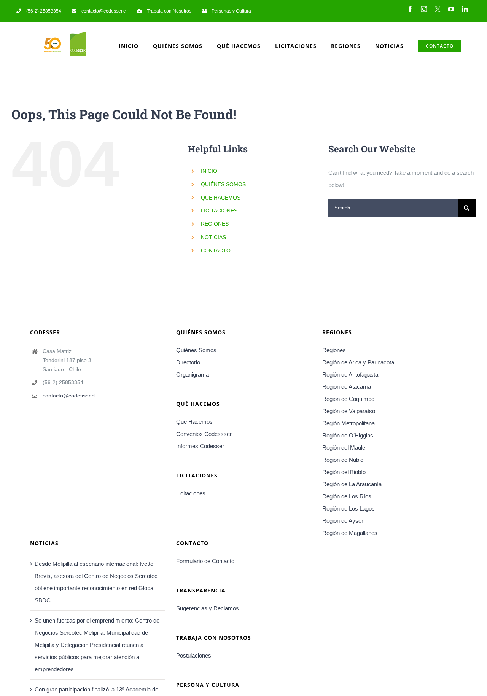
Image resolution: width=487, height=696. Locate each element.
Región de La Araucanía (352, 484)
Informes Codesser (200, 446)
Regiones (334, 350)
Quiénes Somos (196, 350)
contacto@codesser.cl (69, 396)
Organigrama (192, 374)
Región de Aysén (343, 520)
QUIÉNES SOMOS (223, 184)
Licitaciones (190, 493)
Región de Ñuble (342, 460)
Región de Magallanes (349, 533)
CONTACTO (216, 250)
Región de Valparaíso (348, 411)
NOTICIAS (213, 237)
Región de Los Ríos (346, 496)
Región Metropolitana (348, 423)
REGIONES (215, 224)
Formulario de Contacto (205, 561)
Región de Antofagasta (350, 374)
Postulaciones (193, 655)
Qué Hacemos (194, 421)
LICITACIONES (219, 211)
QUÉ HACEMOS (220, 198)
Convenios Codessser (204, 434)
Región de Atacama (346, 386)
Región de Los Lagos (348, 508)
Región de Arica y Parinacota (358, 362)
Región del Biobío (344, 472)
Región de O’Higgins (347, 435)
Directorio (188, 362)
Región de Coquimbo (348, 399)
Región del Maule (343, 447)
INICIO (209, 171)
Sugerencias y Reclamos (207, 608)
